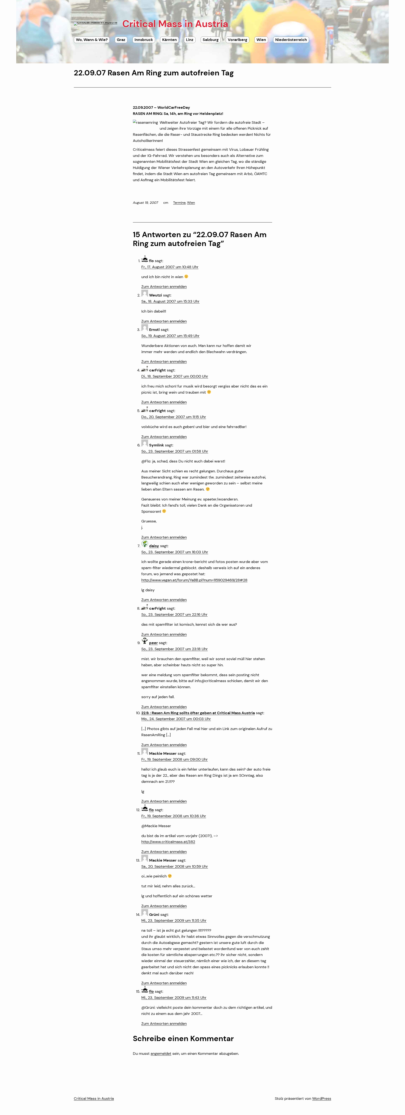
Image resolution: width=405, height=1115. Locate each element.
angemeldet (161, 1053)
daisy (154, 545)
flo (151, 809)
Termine (179, 202)
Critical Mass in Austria (94, 1098)
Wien (191, 202)
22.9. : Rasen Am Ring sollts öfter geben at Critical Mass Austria (198, 712)
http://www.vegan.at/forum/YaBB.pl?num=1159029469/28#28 (194, 580)
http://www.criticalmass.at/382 (168, 841)
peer (153, 642)
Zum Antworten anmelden (164, 286)
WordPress (321, 1098)
